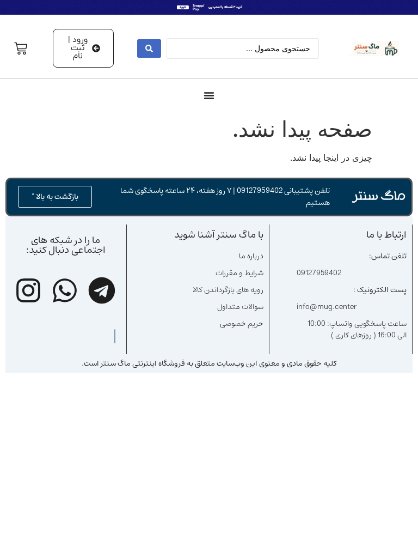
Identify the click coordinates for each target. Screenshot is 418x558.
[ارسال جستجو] (149, 48)
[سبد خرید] (20, 48)
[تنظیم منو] (209, 95)
